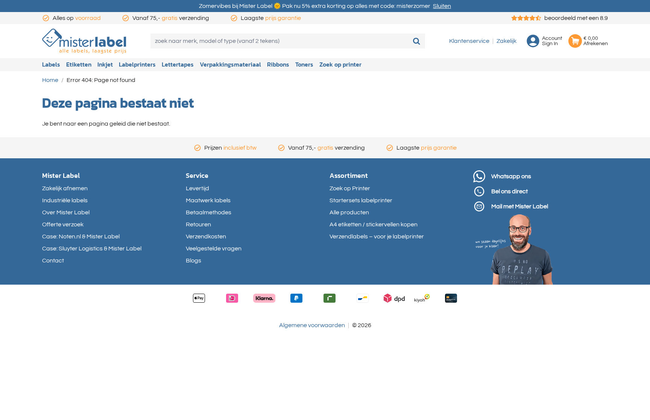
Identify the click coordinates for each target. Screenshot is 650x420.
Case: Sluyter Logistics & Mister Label (91, 249)
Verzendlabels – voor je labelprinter (377, 237)
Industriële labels (65, 200)
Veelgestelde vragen (213, 249)
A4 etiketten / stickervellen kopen (374, 224)
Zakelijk (506, 41)
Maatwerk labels (208, 200)
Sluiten (442, 6)
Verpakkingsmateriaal (230, 64)
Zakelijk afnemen (65, 188)
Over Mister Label (66, 212)
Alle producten (349, 212)
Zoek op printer (340, 64)
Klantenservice (469, 41)
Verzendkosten (206, 237)
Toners (304, 64)
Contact (53, 261)
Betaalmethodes (208, 212)
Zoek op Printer (350, 188)
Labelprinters (137, 64)
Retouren (198, 224)
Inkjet (105, 64)
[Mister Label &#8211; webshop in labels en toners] (84, 41)
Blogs (193, 261)
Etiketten (78, 64)
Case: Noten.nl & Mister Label (81, 237)
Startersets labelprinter (361, 200)
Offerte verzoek (63, 224)
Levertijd (197, 188)
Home (50, 80)
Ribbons (278, 64)
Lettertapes (178, 64)
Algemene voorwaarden (312, 325)
